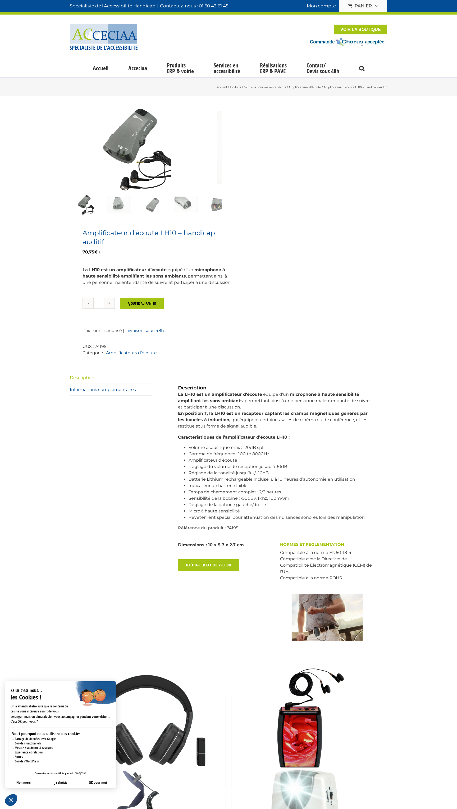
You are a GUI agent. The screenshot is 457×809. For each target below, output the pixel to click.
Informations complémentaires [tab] (103, 389)
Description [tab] (82, 377)
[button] (361, 68)
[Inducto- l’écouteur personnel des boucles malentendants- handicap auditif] (309, 719)
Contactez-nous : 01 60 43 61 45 (194, 5)
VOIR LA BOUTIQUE (360, 29)
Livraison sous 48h (144, 330)
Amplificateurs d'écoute (131, 352)
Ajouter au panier (142, 303)
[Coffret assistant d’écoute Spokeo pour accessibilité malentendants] (148, 719)
